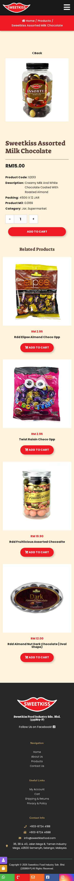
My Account (37, 789)
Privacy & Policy (37, 803)
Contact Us (37, 766)
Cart (37, 794)
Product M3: (14, 203)
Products (37, 761)
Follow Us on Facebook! (36, 727)
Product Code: (16, 177)
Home (37, 752)
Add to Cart (38, 347)
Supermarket (37, 209)
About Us (37, 756)
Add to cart (37, 232)
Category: (13, 208)
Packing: (12, 198)
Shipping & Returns (37, 798)
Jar (24, 209)
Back (38, 53)
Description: (14, 183)
